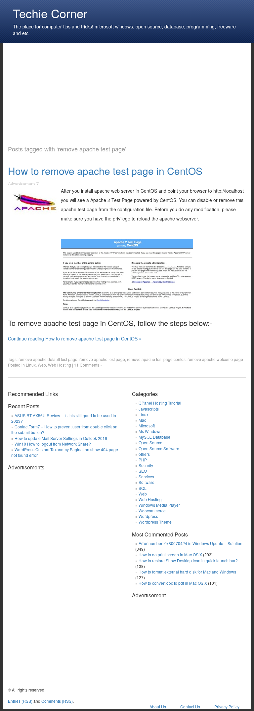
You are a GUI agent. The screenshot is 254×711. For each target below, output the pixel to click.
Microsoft (147, 425)
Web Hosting (59, 365)
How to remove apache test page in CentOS (105, 171)
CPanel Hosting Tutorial (160, 403)
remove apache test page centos (156, 359)
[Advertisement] (128, 91)
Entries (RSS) (20, 701)
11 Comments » (88, 365)
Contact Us (190, 706)
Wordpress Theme (155, 522)
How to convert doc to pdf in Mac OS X (173, 583)
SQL (143, 488)
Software (146, 482)
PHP (143, 459)
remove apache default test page (48, 359)
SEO (143, 471)
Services (146, 476)
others (144, 454)
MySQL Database (154, 437)
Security (146, 465)
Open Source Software (159, 448)
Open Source (150, 442)
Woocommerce (152, 510)
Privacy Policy (226, 706)
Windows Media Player (159, 505)
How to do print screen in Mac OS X (170, 554)
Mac (142, 420)
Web (42, 365)
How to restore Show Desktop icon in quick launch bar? (188, 560)
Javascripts (149, 409)
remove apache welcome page (215, 359)
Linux (31, 365)
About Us (157, 706)
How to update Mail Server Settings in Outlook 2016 (61, 438)
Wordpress (148, 516)
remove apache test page (102, 359)
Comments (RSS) (57, 701)
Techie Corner (50, 13)
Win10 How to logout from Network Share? (53, 444)
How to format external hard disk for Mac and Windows (187, 571)
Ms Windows (150, 431)
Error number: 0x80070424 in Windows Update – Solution (190, 543)
